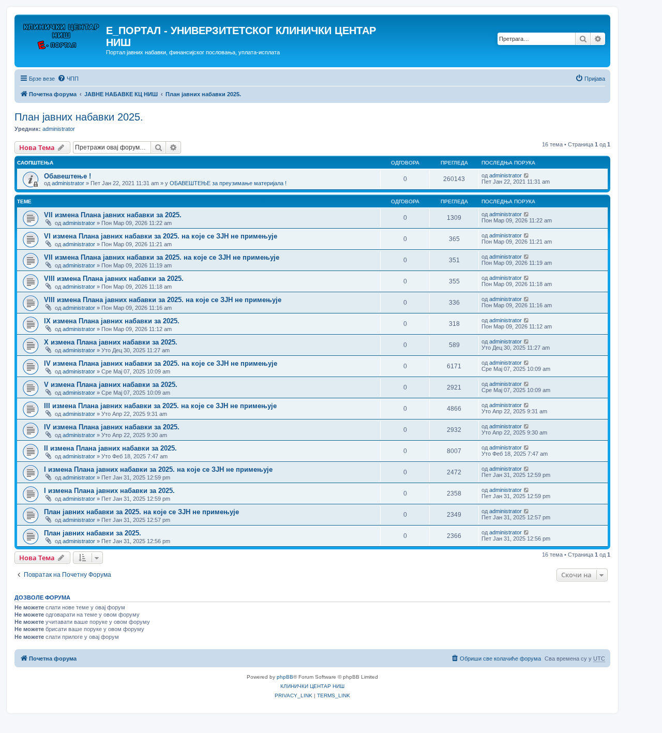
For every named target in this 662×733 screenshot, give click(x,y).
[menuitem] (68, 78)
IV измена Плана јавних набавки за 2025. (111, 427)
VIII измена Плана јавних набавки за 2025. (114, 278)
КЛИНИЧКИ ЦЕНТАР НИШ (312, 686)
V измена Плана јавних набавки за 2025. (110, 384)
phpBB (285, 677)
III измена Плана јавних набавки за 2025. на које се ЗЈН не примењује (160, 406)
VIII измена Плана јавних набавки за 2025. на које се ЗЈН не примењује (162, 300)
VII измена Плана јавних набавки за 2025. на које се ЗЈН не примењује (161, 257)
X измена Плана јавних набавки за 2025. (110, 342)
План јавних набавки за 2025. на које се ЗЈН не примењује (141, 512)
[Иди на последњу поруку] (526, 175)
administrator (58, 129)
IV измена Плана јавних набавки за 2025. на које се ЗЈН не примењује (160, 363)
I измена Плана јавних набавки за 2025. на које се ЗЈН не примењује (158, 469)
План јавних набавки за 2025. (92, 533)
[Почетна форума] (61, 33)
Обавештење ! (67, 176)
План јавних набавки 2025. (78, 117)
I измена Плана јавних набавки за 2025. (109, 491)
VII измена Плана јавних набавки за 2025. (113, 215)
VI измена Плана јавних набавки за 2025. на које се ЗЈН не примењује (160, 236)
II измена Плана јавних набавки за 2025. (110, 448)
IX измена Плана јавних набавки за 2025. (111, 321)
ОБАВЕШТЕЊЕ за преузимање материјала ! (228, 183)
